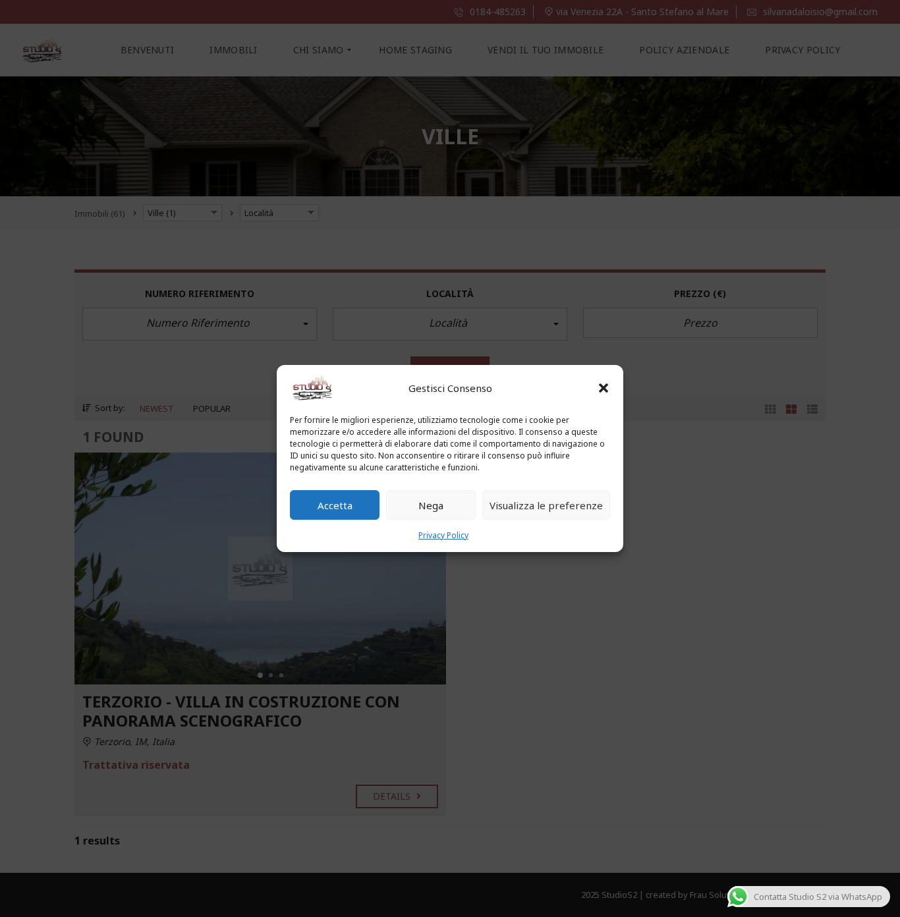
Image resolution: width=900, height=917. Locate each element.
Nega (430, 505)
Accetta (335, 505)
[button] (603, 388)
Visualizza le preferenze (546, 505)
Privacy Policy (443, 535)
